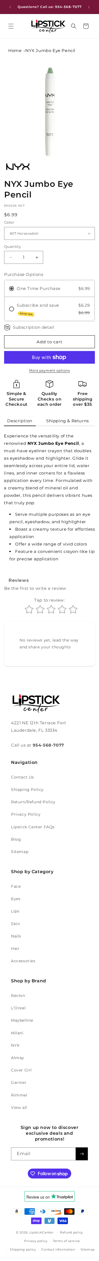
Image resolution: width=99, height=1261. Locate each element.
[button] (11, 26)
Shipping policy (23, 1249)
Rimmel (19, 1095)
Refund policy (71, 1232)
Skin (15, 923)
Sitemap (19, 851)
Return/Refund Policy (33, 801)
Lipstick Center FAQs (33, 826)
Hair (15, 948)
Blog (16, 839)
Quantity (12, 246)
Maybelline (22, 1020)
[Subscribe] (82, 1153)
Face (16, 886)
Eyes (15, 898)
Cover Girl (21, 1070)
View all (19, 1107)
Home (14, 50)
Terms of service (66, 1241)
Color (9, 222)
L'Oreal (18, 1007)
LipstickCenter (41, 1232)
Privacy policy (35, 1241)
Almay (17, 1057)
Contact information (58, 1249)
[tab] (20, 421)
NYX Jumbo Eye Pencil (50, 50)
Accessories (23, 960)
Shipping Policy (27, 789)
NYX (15, 1045)
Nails (16, 936)
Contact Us (22, 777)
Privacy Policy (25, 814)
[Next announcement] (89, 7)
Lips (15, 911)
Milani (17, 1032)
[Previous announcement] (10, 7)
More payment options (49, 370)
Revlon (18, 995)
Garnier (18, 1082)
